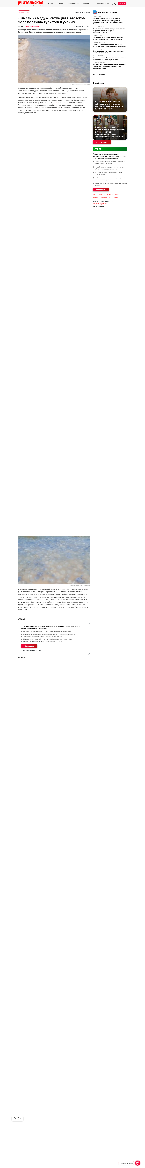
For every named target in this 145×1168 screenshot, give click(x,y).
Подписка (87, 3)
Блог (61, 3)
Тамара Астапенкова (32, 26)
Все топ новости (99, 74)
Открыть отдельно (100, 204)
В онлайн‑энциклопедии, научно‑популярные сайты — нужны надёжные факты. (49, 634)
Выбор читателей (107, 12)
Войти (122, 3)
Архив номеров (73, 3)
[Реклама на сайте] (137, 1163)
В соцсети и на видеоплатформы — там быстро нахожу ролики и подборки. (47, 632)
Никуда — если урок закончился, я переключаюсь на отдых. (42, 641)
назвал (55, 102)
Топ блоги (98, 83)
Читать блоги (102, 142)
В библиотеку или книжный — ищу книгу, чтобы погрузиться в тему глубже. (47, 639)
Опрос (97, 148)
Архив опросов (98, 206)
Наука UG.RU (24, 12)
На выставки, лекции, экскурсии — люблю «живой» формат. (42, 636)
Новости (51, 3)
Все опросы (22, 658)
